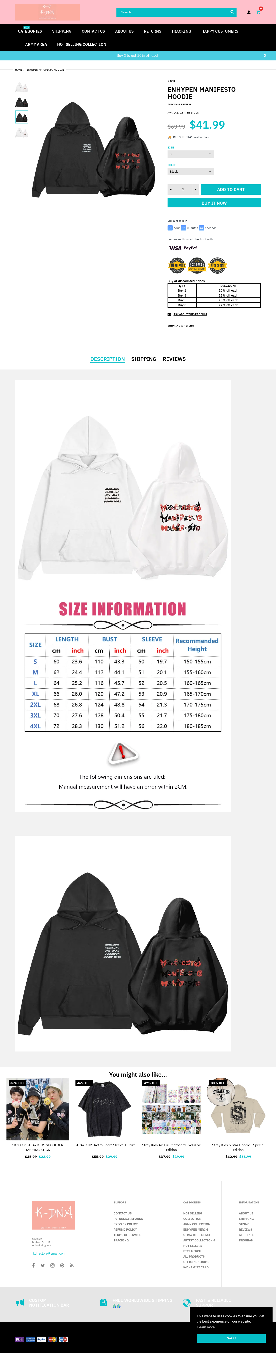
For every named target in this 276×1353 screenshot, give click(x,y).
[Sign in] (248, 12)
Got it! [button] (231, 1338)
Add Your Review (179, 104)
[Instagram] (52, 1266)
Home (18, 69)
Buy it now (214, 202)
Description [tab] (107, 359)
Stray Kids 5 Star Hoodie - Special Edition (238, 1147)
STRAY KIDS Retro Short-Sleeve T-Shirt (105, 1145)
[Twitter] (43, 1266)
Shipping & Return (181, 325)
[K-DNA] (47, 12)
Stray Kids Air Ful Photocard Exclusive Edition (171, 1147)
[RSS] (72, 1266)
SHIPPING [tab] (143, 359)
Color (172, 165)
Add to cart (231, 189)
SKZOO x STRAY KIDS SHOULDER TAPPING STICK (37, 1147)
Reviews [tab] (174, 359)
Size (171, 147)
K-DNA (171, 81)
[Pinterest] (62, 1266)
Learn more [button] (206, 1327)
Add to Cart (171, 1156)
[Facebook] (33, 1266)
